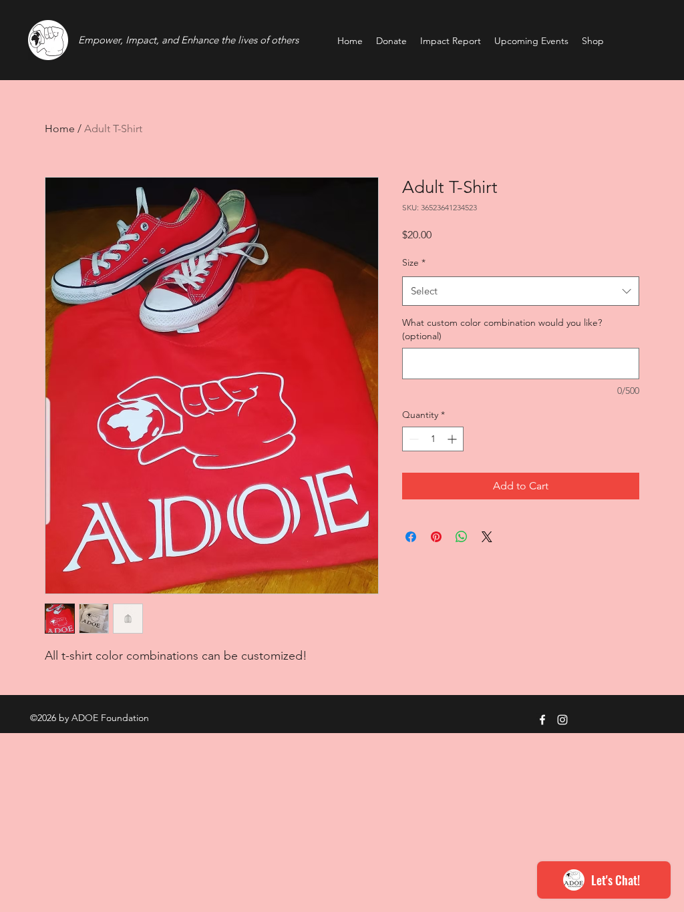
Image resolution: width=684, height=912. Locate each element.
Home (60, 128)
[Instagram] (562, 719)
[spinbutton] (433, 439)
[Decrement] (412, 439)
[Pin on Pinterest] (436, 537)
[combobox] (520, 291)
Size (413, 262)
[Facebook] (542, 719)
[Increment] (453, 439)
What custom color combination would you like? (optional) (502, 329)
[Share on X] (487, 537)
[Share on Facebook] (411, 537)
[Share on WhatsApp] (462, 537)
